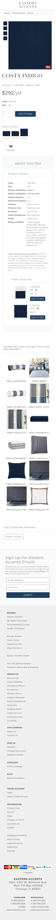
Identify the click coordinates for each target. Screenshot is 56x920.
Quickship (12, 720)
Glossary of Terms (15, 820)
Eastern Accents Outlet (18, 655)
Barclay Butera (14, 636)
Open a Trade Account (17, 796)
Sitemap (11, 851)
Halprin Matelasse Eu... (16, 484)
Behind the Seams (15, 778)
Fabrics (30, 13)
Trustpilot (28, 872)
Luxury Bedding (14, 682)
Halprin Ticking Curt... (17, 432)
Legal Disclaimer (15, 843)
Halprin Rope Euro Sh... (39, 509)
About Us (11, 731)
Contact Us (12, 735)
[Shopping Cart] (51, 5)
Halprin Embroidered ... (17, 458)
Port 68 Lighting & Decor (19, 663)
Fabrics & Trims (18, 13)
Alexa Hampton (14, 648)
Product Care (13, 808)
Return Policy (13, 839)
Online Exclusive (15, 717)
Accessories (12, 689)
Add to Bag (25, 114)
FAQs (9, 816)
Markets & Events (15, 754)
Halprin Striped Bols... (17, 407)
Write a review (14, 536)
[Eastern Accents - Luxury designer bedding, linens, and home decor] (28, 5)
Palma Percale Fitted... (16, 509)
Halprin (29, 85)
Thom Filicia (13, 640)
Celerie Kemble (14, 644)
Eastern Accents (14, 617)
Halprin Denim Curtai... (39, 407)
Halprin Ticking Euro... (39, 458)
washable (11, 150)
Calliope (19, 85)
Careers (10, 827)
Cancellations (13, 824)
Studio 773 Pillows (15, 628)
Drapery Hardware (15, 697)
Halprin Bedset (39, 381)
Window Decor (14, 693)
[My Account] (48, 5)
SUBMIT (28, 595)
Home (6, 13)
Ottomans (12, 705)
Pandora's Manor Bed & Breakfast (23, 667)
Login (10, 792)
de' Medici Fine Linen (17, 620)
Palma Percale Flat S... (39, 484)
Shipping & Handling (17, 835)
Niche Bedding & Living (18, 624)
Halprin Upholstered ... (16, 381)
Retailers (11, 747)
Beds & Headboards (16, 701)
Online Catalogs (14, 766)
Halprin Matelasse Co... (39, 432)
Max (37, 85)
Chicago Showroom (16, 751)
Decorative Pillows (16, 686)
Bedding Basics (14, 709)
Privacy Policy (39, 571)
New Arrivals (13, 678)
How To (10, 812)
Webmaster (12, 847)
